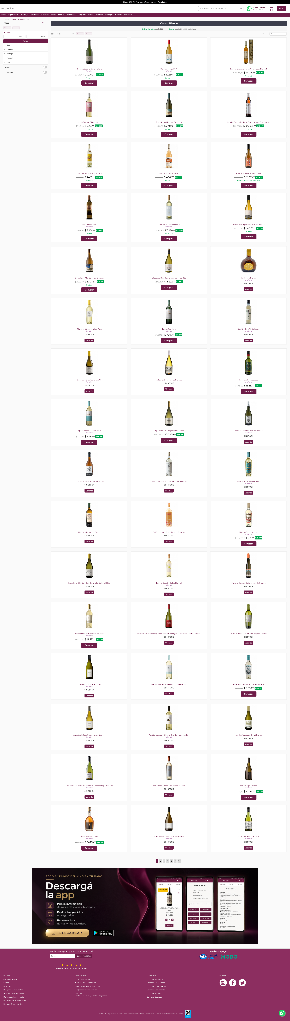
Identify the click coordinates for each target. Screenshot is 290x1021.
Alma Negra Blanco (248, 786)
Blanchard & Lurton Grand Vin (89, 380)
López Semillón (169, 329)
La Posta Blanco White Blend (248, 481)
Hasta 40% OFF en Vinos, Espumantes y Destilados (145, 2)
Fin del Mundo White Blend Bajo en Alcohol (248, 633)
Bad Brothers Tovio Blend (248, 329)
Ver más (248, 289)
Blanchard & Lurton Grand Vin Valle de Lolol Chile (89, 583)
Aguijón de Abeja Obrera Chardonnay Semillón (169, 735)
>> (179, 860)
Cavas (90, 15)
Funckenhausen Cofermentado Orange (248, 583)
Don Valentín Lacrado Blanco (89, 173)
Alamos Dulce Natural (248, 532)
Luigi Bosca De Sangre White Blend (168, 431)
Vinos (3, 15)
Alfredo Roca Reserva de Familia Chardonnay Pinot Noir (89, 786)
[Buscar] (241, 8)
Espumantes (13, 15)
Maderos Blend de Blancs (89, 532)
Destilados (34, 15)
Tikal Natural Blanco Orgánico (169, 122)
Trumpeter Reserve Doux (169, 225)
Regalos (82, 15)
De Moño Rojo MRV (168, 69)
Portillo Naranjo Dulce (168, 173)
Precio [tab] (9, 33)
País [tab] (8, 62)
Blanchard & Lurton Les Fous (89, 329)
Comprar (89, 83)
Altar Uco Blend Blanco (248, 836)
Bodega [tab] (10, 54)
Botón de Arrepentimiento (15, 1000)
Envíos (6, 983)
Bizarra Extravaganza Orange (248, 173)
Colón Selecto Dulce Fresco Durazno (169, 532)
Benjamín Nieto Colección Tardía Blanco (168, 684)
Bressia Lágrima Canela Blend (89, 69)
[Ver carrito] (271, 8)
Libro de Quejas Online (13, 1004)
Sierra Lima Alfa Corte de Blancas (89, 278)
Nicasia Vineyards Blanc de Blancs (89, 633)
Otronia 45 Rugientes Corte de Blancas (248, 225)
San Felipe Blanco (248, 278)
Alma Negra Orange (89, 836)
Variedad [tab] (10, 49)
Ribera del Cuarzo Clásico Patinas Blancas (169, 481)
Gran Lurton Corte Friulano (89, 684)
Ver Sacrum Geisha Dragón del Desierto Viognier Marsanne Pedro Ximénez (169, 633)
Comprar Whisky (154, 993)
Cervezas (45, 15)
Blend (16, 28)
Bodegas (108, 15)
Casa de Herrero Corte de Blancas (248, 431)
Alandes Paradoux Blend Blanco (248, 735)
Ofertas (61, 15)
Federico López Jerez (248, 380)
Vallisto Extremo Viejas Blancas (169, 380)
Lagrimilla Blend (89, 225)
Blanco (7, 28)
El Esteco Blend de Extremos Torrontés (169, 278)
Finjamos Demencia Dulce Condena (248, 684)
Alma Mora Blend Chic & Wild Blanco (169, 786)
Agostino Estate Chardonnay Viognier (89, 735)
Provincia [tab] (10, 58)
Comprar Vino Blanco (156, 983)
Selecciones (71, 15)
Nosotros (7, 986)
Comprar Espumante (156, 990)
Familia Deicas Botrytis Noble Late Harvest (248, 69)
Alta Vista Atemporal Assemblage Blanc (169, 836)
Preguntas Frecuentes (13, 990)
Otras (53, 15)
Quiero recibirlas (84, 956)
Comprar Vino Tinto (155, 979)
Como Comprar (10, 979)
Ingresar (281, 8)
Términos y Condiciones (13, 993)
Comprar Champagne (156, 986)
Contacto (128, 15)
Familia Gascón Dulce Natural (169, 583)
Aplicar (25, 41)
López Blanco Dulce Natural (89, 431)
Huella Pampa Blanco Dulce (89, 122)
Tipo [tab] (8, 45)
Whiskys (24, 15)
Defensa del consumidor (14, 997)
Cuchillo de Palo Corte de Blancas (89, 481)
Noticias (118, 15)
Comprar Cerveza (154, 997)
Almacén (99, 15)
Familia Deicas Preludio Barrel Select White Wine (248, 122)
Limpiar (45, 23)
